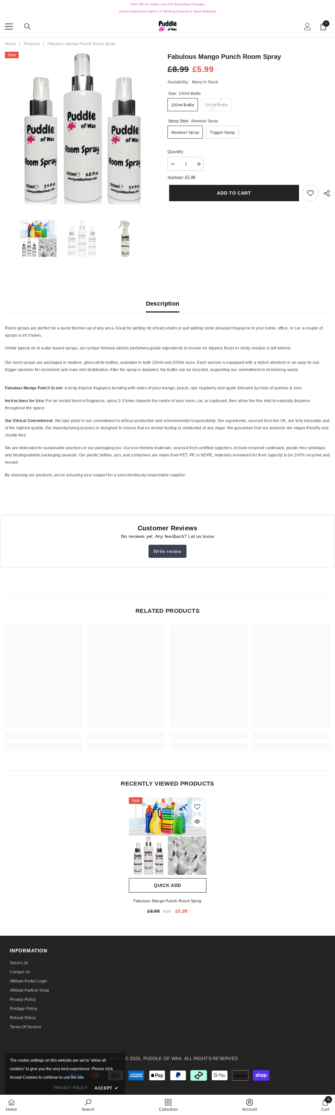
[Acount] (307, 26)
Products (32, 44)
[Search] (27, 26)
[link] (310, 193)
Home (10, 44)
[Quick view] (197, 821)
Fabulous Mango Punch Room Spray (167, 901)
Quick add (167, 885)
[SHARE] (324, 193)
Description (163, 303)
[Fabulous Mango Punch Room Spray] (167, 836)
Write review (167, 551)
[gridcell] (167, 349)
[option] (81, 128)
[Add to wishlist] (197, 806)
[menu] (9, 26)
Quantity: (176, 152)
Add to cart (232, 193)
